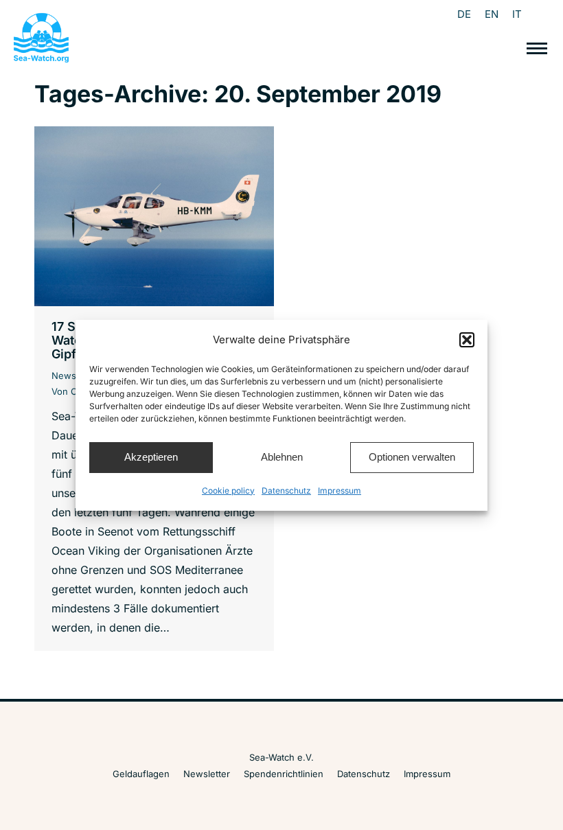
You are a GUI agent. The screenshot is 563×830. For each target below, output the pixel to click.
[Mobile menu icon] (537, 48)
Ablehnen (282, 457)
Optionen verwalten (412, 457)
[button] (467, 340)
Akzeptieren (151, 457)
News (63, 375)
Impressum (339, 490)
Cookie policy (228, 490)
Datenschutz (286, 490)
